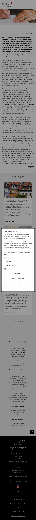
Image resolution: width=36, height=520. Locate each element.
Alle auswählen (18, 283)
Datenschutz (7, 288)
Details (8, 269)
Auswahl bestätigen (18, 278)
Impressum (14, 288)
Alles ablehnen (18, 273)
